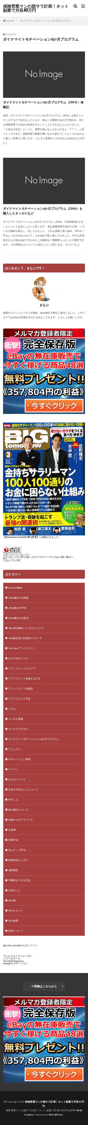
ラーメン (13, 769)
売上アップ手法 (17, 850)
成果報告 (13, 870)
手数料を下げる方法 (19, 880)
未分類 (12, 900)
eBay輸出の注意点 (18, 617)
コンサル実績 (15, 718)
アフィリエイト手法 (19, 698)
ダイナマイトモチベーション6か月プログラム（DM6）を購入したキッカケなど (42, 211)
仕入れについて (17, 779)
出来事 (12, 829)
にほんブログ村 (11, 560)
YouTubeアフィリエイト (21, 648)
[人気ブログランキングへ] (12, 552)
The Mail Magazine (13, 961)
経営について (15, 930)
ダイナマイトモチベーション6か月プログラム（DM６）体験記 (43, 104)
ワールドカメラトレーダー (18, 956)
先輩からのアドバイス (20, 819)
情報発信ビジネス (18, 860)
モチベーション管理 (19, 759)
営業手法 (13, 839)
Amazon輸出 (15, 587)
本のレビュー (15, 910)
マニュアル (14, 749)
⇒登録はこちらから (44, 986)
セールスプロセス (18, 728)
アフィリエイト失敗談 (20, 688)
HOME (10, 20)
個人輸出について (18, 809)
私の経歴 (13, 920)
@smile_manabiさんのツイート (20, 945)
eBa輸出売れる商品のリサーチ (25, 638)
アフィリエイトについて (21, 668)
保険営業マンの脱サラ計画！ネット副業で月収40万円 (36, 8)
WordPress (56, 1114)
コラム (12, 708)
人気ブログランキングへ (16, 554)
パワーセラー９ (11, 958)
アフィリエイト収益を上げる (24, 678)
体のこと (13, 799)
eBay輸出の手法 (17, 607)
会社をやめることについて (23, 789)
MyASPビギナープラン (15, 963)
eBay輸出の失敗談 (18, 597)
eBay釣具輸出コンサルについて (25, 628)
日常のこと (14, 890)
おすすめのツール (18, 658)
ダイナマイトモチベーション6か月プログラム (45, 20)
